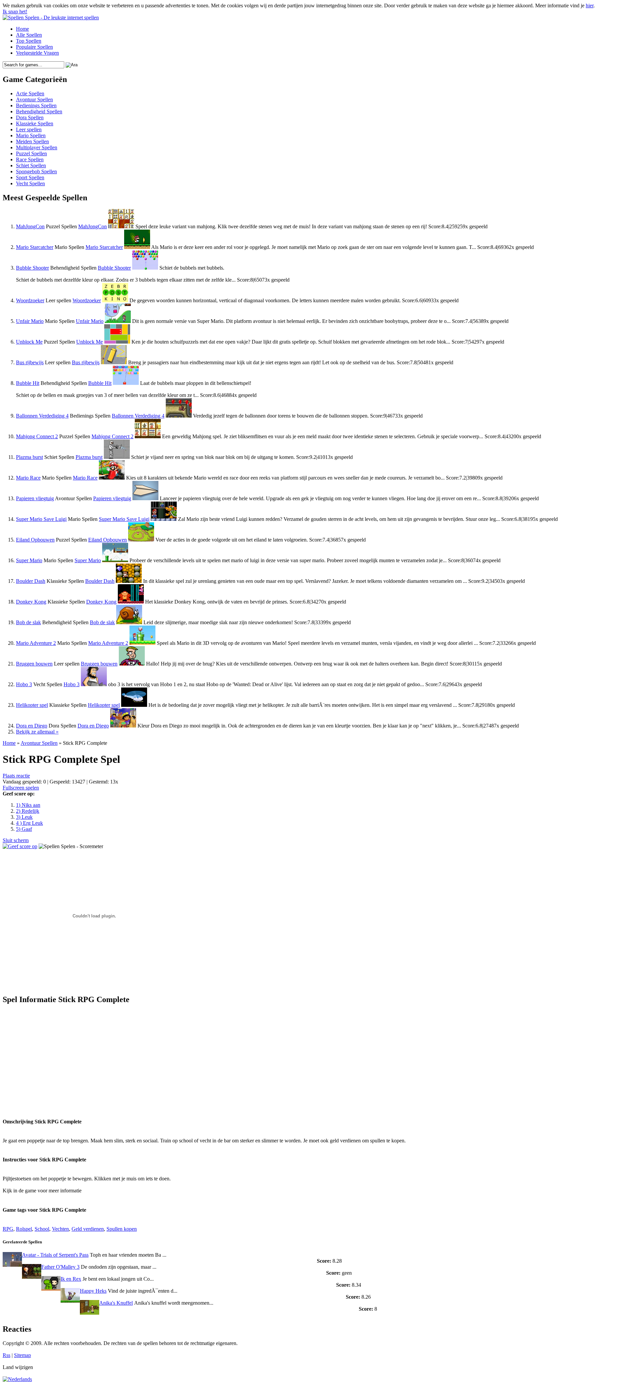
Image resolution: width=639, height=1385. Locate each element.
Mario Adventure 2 (36, 643)
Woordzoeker (30, 300)
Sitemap (22, 1355)
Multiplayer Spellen (36, 147)
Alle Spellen (29, 35)
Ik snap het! (15, 11)
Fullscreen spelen (21, 787)
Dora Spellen (30, 117)
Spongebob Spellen (36, 171)
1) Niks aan (28, 805)
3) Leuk (24, 817)
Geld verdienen (88, 1229)
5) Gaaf (24, 829)
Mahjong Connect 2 (37, 436)
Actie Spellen (30, 93)
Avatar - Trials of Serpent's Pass (55, 1255)
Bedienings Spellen (36, 105)
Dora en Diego (31, 725)
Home (22, 29)
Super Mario (29, 560)
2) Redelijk (27, 811)
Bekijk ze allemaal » (37, 731)
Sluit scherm (16, 840)
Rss (6, 1355)
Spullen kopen (121, 1229)
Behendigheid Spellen (39, 111)
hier (589, 5)
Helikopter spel (32, 705)
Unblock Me (29, 342)
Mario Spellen (31, 135)
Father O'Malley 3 (60, 1267)
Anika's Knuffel (116, 1303)
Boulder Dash (30, 581)
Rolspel (24, 1229)
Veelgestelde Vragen (37, 53)
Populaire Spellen (34, 47)
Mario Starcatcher (34, 247)
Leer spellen (29, 129)
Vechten (60, 1229)
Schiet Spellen (31, 165)
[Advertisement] (65, 1057)
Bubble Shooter (32, 268)
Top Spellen (28, 41)
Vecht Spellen (30, 183)
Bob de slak (28, 622)
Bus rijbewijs (30, 362)
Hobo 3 (24, 684)
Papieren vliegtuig (35, 498)
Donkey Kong (31, 602)
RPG (8, 1229)
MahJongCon (30, 226)
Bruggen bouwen (34, 664)
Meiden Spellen (32, 141)
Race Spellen (30, 159)
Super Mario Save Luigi (41, 519)
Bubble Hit (27, 383)
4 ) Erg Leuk (29, 823)
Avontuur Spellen (34, 99)
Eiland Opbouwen (35, 540)
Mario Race (28, 478)
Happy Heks (93, 1291)
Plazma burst (29, 457)
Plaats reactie (16, 775)
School (42, 1229)
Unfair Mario (30, 321)
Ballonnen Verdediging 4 (42, 416)
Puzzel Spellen (31, 153)
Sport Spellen (30, 177)
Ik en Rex (71, 1279)
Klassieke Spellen (34, 123)
